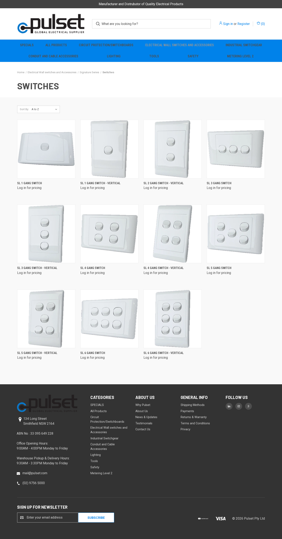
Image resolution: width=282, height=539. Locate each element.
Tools (154, 56)
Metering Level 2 (240, 56)
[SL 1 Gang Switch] (46, 149)
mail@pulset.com (35, 473)
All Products (56, 45)
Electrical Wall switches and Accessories (179, 45)
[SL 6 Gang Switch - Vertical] (172, 318)
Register (243, 24)
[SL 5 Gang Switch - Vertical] (46, 318)
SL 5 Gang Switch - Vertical (37, 353)
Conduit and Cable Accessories (53, 56)
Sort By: (24, 109)
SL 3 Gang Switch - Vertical (37, 268)
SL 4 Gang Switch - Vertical (163, 268)
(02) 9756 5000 (34, 483)
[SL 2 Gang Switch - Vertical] (172, 149)
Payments (187, 411)
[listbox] (45, 109)
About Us (141, 411)
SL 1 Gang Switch (29, 183)
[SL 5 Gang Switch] (235, 233)
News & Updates (146, 417)
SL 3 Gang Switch (219, 183)
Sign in (228, 24)
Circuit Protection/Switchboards (106, 45)
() (262, 24)
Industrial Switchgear (244, 45)
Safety (193, 56)
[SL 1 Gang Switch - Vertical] (109, 149)
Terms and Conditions (195, 423)
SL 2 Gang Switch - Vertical (163, 183)
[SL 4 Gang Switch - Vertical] (172, 233)
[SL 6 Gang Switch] (109, 318)
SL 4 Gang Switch (92, 268)
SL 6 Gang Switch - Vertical (163, 353)
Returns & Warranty (194, 417)
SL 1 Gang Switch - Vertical (100, 183)
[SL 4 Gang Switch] (109, 233)
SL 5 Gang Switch (219, 268)
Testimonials (143, 423)
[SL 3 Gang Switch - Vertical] (46, 233)
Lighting (114, 56)
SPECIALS (27, 45)
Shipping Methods (193, 405)
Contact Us (142, 429)
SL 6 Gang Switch (92, 353)
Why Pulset (142, 405)
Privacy (185, 429)
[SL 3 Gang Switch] (235, 149)
